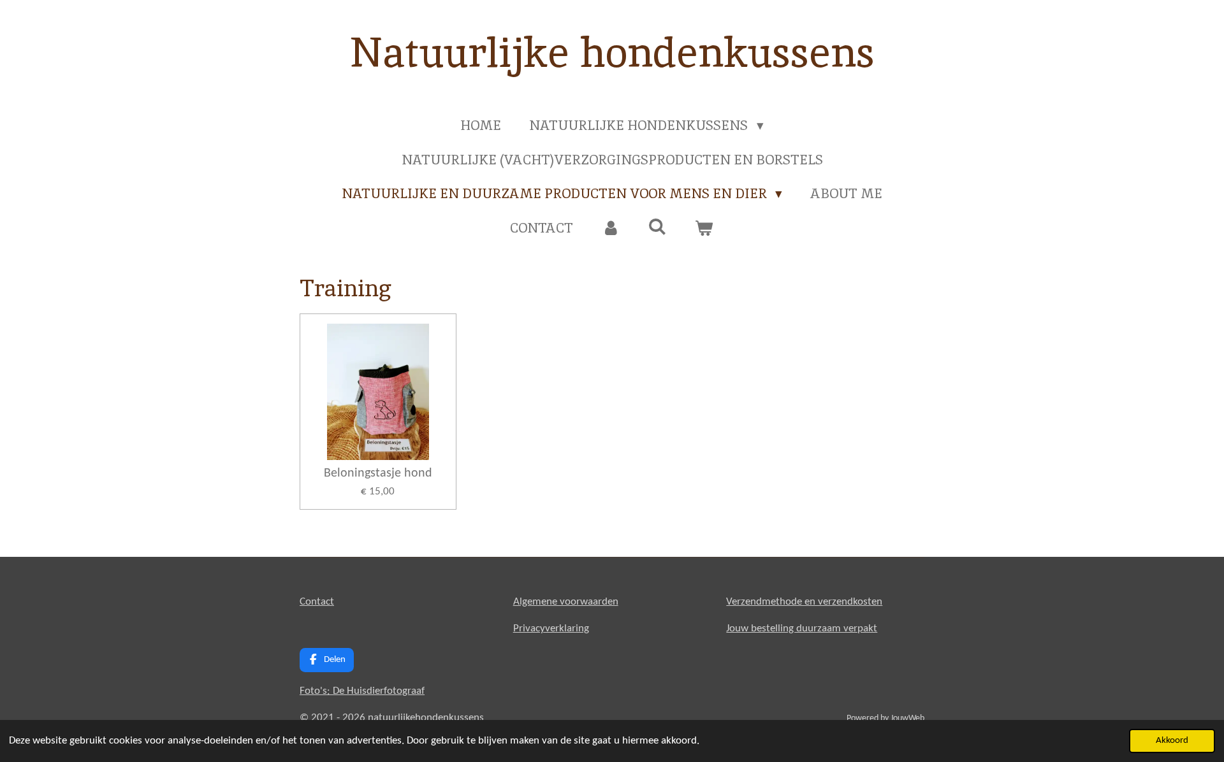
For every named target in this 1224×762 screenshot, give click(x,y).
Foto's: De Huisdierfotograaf (362, 691)
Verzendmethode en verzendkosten (804, 601)
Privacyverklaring (551, 628)
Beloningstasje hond (378, 473)
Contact (317, 601)
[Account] (610, 228)
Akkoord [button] (1172, 740)
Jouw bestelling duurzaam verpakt (801, 628)
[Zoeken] (658, 226)
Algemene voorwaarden (565, 601)
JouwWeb (907, 718)
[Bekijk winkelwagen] (704, 228)
